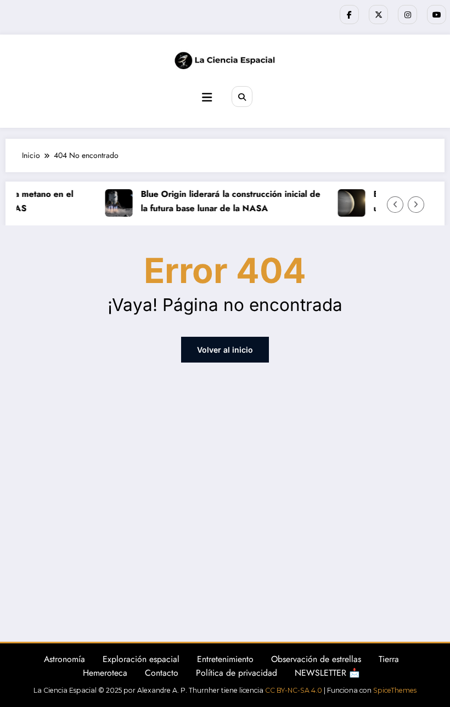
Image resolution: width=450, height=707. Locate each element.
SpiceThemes (395, 690)
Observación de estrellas (316, 659)
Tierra (389, 659)
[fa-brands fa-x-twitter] (378, 14)
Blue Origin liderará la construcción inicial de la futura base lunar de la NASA (228, 201)
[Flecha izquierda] (395, 204)
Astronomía (64, 659)
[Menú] (206, 98)
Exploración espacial (141, 659)
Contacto (161, 672)
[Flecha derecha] (416, 204)
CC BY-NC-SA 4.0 (293, 690)
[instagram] (407, 14)
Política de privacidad (236, 672)
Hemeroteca (105, 672)
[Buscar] (242, 96)
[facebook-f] (349, 14)
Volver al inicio (225, 349)
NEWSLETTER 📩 (327, 672)
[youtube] (436, 14)
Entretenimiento (225, 659)
